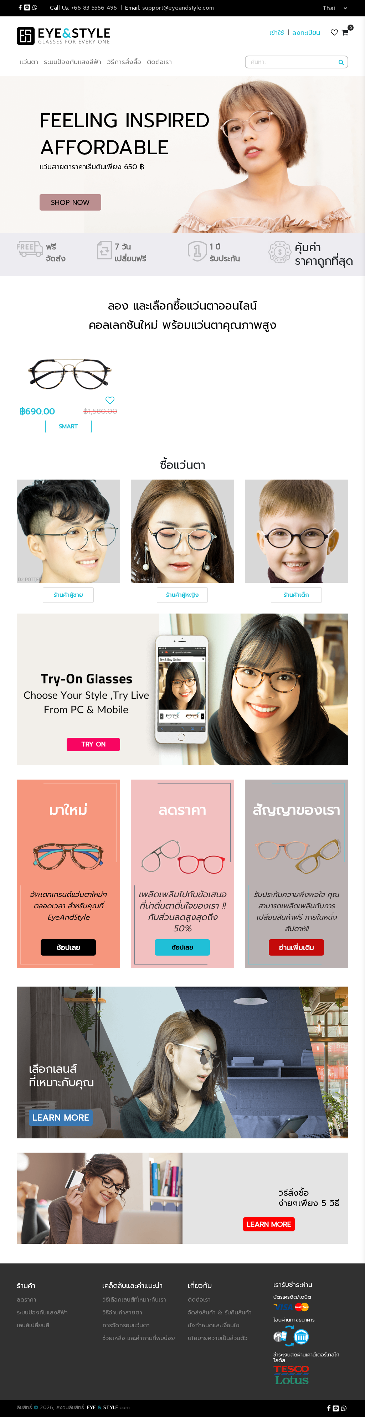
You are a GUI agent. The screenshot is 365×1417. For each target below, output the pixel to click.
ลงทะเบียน (306, 33)
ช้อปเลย (68, 947)
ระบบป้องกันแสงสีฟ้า (72, 62)
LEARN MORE (60, 1117)
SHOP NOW (70, 202)
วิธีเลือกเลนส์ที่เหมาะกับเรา (134, 1300)
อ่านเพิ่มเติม (296, 947)
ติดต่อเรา (159, 62)
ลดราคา (26, 1300)
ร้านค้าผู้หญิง (182, 595)
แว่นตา (29, 62)
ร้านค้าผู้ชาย (68, 595)
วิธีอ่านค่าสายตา (122, 1312)
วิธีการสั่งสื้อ (124, 62)
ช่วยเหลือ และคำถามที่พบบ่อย (138, 1338)
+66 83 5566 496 (83, 8)
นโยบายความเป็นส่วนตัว (217, 1338)
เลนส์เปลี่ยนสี (33, 1325)
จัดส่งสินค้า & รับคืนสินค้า (220, 1312)
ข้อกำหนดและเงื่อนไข (214, 1325)
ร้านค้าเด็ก (296, 595)
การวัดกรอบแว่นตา (126, 1325)
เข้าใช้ (276, 33)
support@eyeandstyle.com (169, 8)
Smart (68, 426)
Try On (93, 744)
